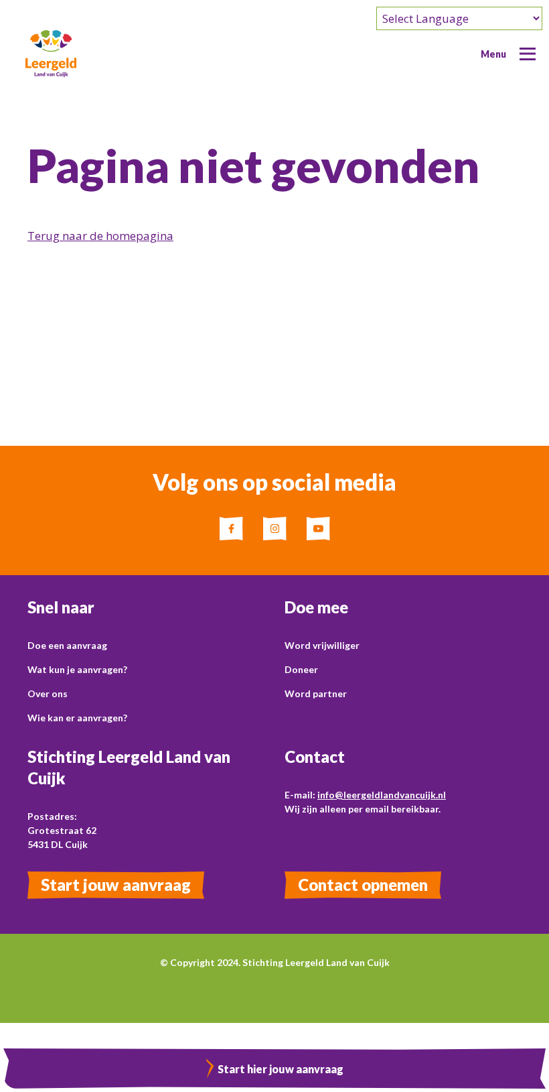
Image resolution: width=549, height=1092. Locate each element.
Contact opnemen (363, 884)
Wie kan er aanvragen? (77, 717)
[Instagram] (275, 528)
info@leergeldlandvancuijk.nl (381, 794)
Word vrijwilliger (322, 645)
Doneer (301, 669)
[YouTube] (318, 528)
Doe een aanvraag (67, 645)
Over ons (47, 693)
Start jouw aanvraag (116, 884)
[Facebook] (231, 528)
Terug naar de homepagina (100, 235)
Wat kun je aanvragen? (77, 669)
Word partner (316, 693)
